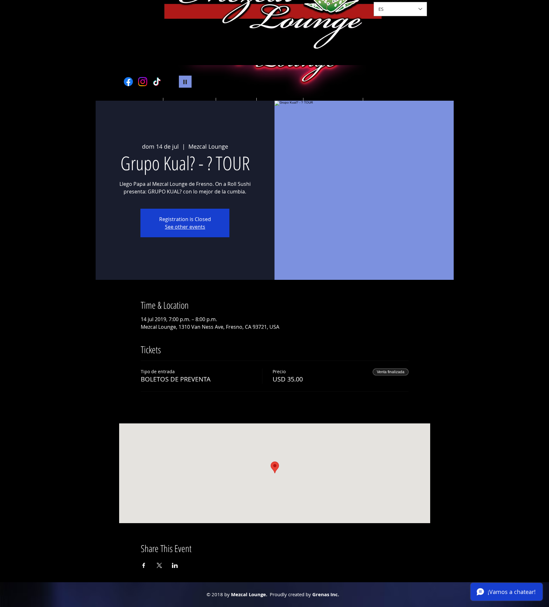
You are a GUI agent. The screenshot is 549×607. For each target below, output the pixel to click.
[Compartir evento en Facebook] (144, 565)
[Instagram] (143, 82)
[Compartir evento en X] (159, 565)
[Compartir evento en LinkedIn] (175, 565)
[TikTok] (157, 82)
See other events (185, 226)
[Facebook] (128, 82)
